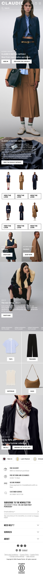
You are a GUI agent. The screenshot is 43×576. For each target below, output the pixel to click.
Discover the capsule (22, 61)
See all (6, 447)
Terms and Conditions (11, 554)
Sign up (38, 511)
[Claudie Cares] (21, 568)
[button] (32, 3)
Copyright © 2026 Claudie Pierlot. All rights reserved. (22, 559)
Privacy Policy (24, 554)
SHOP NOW (7, 255)
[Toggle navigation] (39, 3)
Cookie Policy (34, 554)
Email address (9, 512)
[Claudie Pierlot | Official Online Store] (12, 3)
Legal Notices (30, 556)
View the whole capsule (12, 162)
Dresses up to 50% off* (22, 447)
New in (5, 61)
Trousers (32, 359)
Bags (32, 391)
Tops (10, 359)
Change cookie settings (17, 556)
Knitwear (10, 391)
